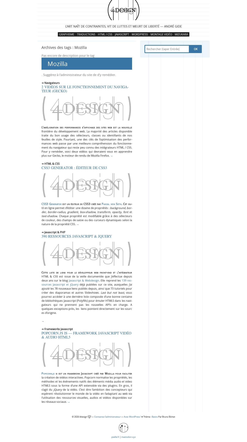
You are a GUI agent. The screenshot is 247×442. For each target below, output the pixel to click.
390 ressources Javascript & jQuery (77, 236)
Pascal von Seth (111, 204)
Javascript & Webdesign (84, 280)
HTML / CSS (105, 34)
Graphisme (66, 34)
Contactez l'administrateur (107, 416)
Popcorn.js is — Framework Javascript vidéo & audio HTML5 (86, 335)
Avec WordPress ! (132, 416)
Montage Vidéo (161, 34)
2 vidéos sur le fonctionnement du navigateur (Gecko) (85, 88)
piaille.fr (115, 436)
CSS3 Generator (52, 204)
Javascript (122, 34)
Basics (155, 416)
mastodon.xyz (128, 436)
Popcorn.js (48, 373)
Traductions (86, 34)
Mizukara (181, 34)
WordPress (140, 34)
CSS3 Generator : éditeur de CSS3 (74, 167)
